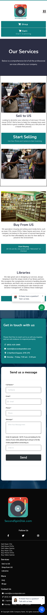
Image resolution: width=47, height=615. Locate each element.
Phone (8, 408)
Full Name (10, 385)
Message (9, 419)
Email (8, 396)
